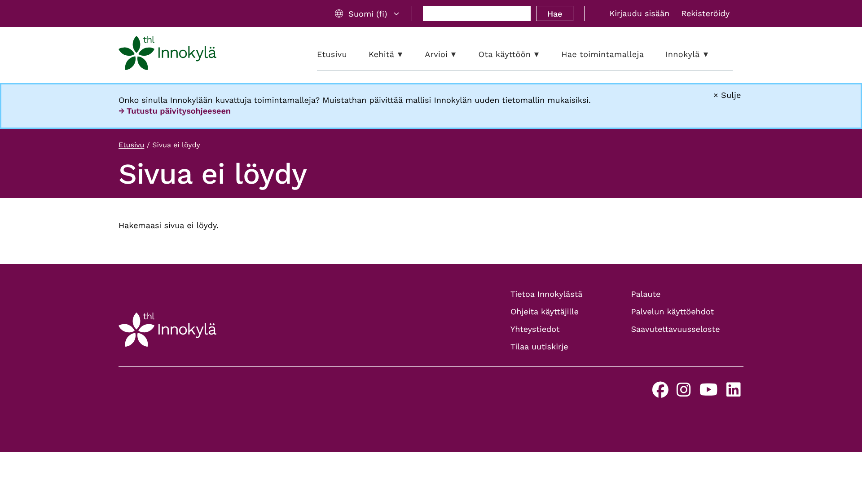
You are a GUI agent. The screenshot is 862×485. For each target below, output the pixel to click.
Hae (554, 13)
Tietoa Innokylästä (546, 294)
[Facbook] (660, 393)
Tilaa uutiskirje (539, 347)
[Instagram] (684, 393)
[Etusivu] (167, 55)
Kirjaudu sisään (639, 13)
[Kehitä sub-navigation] (406, 54)
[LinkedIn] (733, 393)
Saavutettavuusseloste (675, 329)
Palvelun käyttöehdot (672, 312)
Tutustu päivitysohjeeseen (179, 111)
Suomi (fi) (367, 13)
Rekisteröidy (705, 13)
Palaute (646, 294)
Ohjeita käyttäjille (544, 312)
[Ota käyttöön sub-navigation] (543, 54)
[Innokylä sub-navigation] (712, 54)
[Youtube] (708, 393)
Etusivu (131, 145)
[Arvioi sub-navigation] (460, 54)
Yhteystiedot (535, 329)
